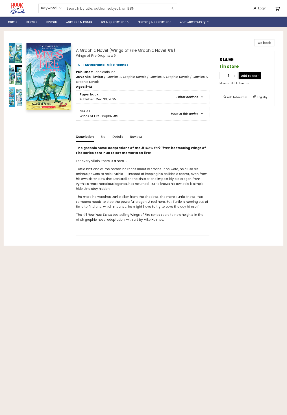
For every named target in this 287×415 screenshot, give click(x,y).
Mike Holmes (117, 65)
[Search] (171, 8)
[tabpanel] (142, 190)
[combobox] (51, 8)
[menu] (143, 22)
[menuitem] (13, 22)
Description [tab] (85, 136)
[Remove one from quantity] (222, 75)
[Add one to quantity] (234, 75)
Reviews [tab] (136, 136)
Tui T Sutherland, (91, 65)
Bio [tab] (103, 136)
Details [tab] (118, 136)
